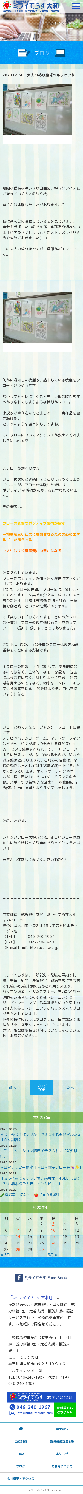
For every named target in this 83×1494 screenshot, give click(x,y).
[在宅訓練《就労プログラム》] (69, 1087)
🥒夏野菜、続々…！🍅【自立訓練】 (30, 1194)
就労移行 (62, 1429)
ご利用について (62, 1466)
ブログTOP (41, 1087)
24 (53, 1243)
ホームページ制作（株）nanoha (42, 1490)
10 (53, 1230)
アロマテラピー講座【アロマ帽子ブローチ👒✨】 (41, 1167)
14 (18, 1236)
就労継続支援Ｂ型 (62, 1441)
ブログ (20, 1466)
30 (41, 1249)
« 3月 (5, 1254)
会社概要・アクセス (20, 1479)
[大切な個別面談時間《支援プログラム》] (14, 1087)
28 (18, 1249)
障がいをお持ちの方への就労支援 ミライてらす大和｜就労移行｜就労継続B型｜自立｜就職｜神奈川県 (31, 6)
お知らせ (62, 1454)
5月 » (52, 1254)
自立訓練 (21, 1441)
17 (53, 1236)
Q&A (21, 1454)
